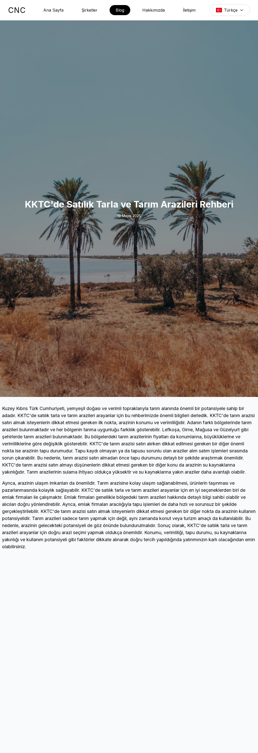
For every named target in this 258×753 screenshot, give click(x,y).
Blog (120, 10)
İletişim (189, 10)
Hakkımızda (153, 10)
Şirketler (90, 10)
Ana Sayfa (53, 10)
